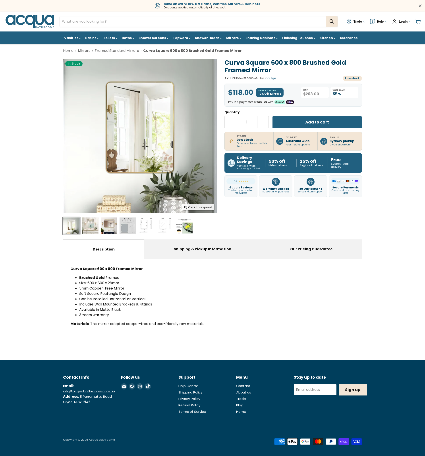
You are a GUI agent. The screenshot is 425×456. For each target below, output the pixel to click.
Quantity (232, 112)
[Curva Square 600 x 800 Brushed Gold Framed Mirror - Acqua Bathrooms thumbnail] (71, 226)
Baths (127, 38)
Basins (91, 38)
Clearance (349, 38)
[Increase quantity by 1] (263, 122)
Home (68, 50)
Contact (243, 386)
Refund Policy (189, 405)
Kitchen (327, 38)
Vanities (71, 38)
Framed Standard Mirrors (117, 50)
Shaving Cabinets (260, 38)
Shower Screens (153, 38)
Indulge (270, 78)
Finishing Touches (297, 38)
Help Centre (188, 386)
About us (243, 392)
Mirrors (232, 38)
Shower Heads (207, 38)
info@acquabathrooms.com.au (89, 391)
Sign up (353, 389)
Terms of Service (192, 411)
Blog (239, 405)
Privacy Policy (189, 398)
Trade (241, 398)
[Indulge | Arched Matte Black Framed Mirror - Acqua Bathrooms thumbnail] (184, 226)
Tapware (181, 38)
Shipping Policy (190, 392)
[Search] (332, 21)
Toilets (109, 38)
